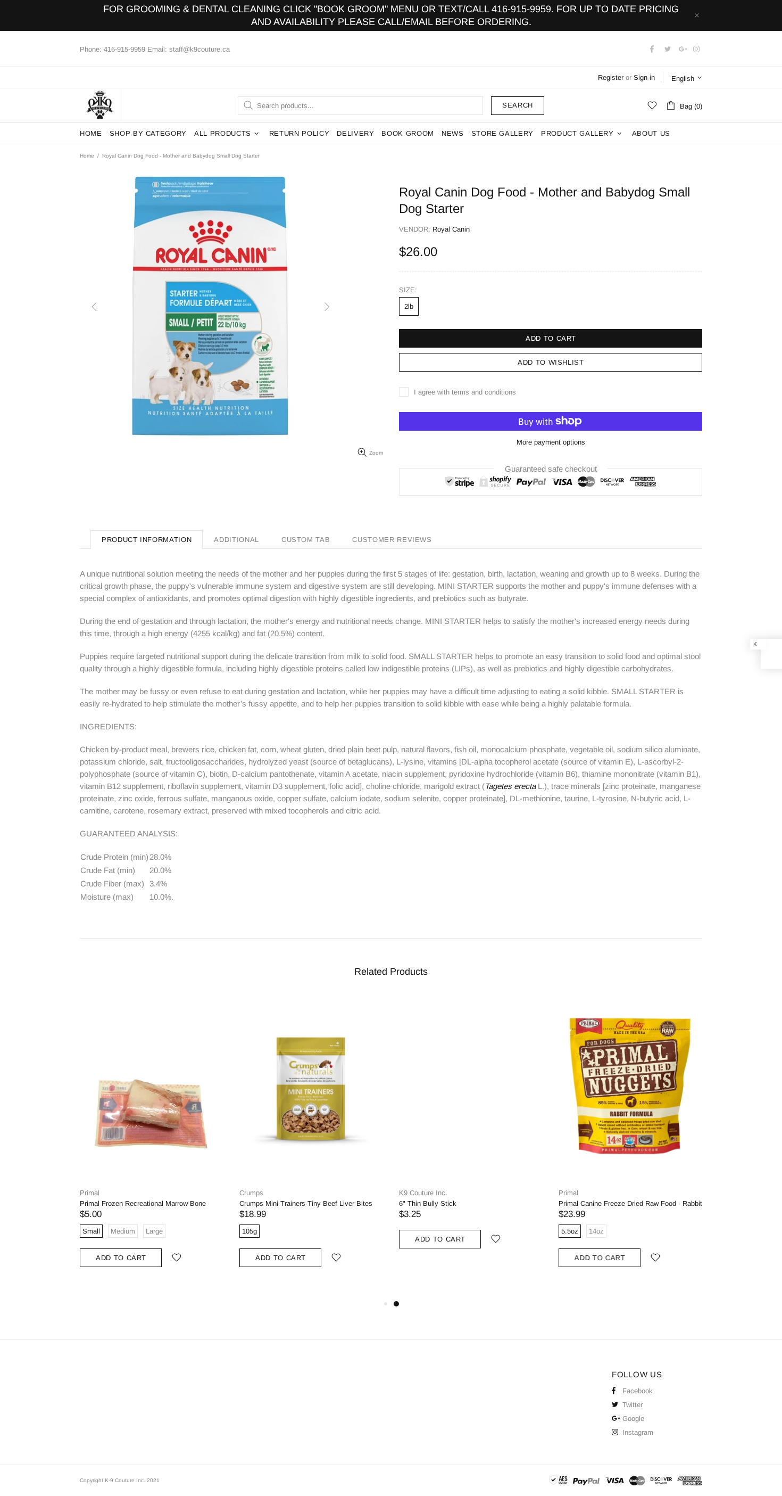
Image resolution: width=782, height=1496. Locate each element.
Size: (408, 290)
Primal (89, 1193)
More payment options (551, 442)
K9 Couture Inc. (100, 105)
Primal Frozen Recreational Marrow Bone (143, 1203)
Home (87, 156)
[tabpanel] (471, 1133)
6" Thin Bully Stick (427, 1203)
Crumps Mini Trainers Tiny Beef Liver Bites (305, 1203)
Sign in (644, 77)
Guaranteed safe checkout (551, 468)
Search (517, 105)
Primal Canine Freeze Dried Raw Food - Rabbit (630, 1203)
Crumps (251, 1193)
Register (610, 77)
